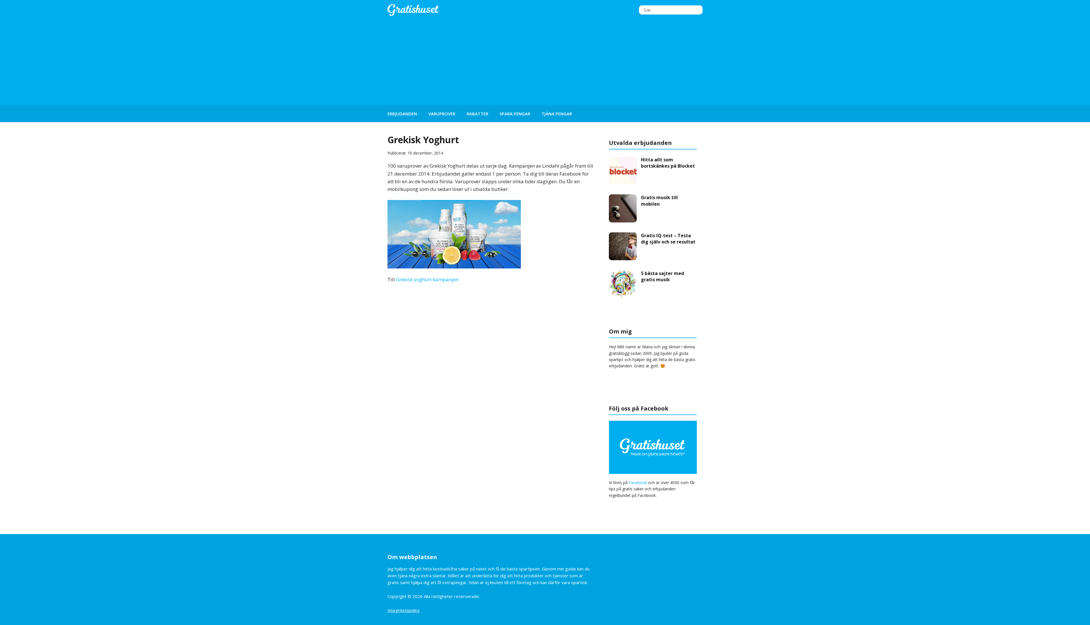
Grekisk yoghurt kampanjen (427, 279)
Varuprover (441, 113)
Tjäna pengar (557, 113)
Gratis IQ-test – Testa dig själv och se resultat (668, 238)
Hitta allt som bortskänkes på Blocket (668, 163)
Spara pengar (515, 113)
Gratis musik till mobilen (659, 200)
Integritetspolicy (403, 610)
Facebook (638, 482)
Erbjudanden (402, 113)
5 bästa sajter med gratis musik (662, 276)
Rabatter (477, 113)
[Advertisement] (545, 62)
